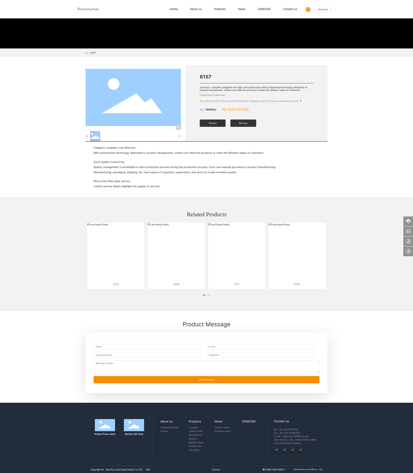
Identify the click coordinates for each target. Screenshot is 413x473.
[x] (294, 451)
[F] (302, 451)
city (321, 469)
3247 (116, 284)
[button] (204, 295)
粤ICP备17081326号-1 (274, 469)
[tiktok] (278, 451)
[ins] (286, 451)
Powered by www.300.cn (305, 469)
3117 (236, 284)
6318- (297, 284)
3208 (176, 284)
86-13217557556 (235, 109)
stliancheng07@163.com (296, 436)
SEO (148, 469)
